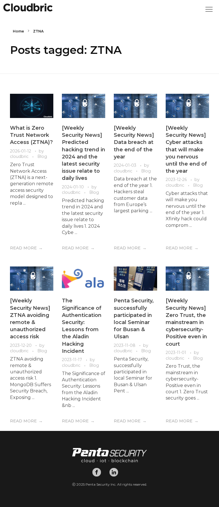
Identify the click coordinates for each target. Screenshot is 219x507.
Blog (42, 156)
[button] (209, 11)
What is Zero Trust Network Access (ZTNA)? (31, 135)
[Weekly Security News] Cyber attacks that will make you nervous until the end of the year (186, 149)
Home (18, 31)
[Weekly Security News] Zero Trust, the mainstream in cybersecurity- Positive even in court (186, 322)
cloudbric (20, 156)
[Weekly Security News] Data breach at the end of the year (134, 142)
